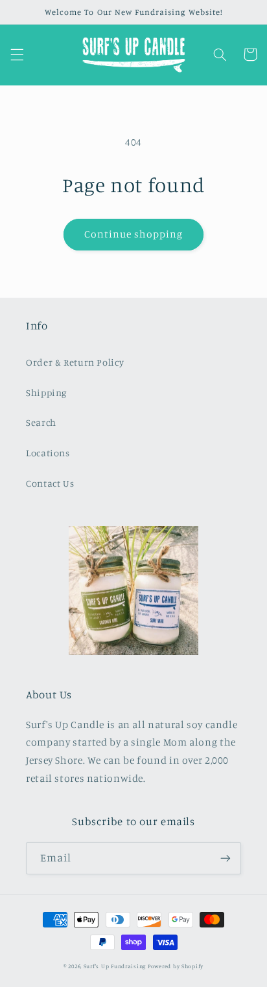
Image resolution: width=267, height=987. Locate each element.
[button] (17, 54)
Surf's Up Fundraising (115, 966)
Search (41, 422)
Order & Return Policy (75, 362)
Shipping (46, 392)
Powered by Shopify (175, 966)
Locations (48, 452)
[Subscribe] (225, 858)
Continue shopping (133, 234)
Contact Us (50, 483)
